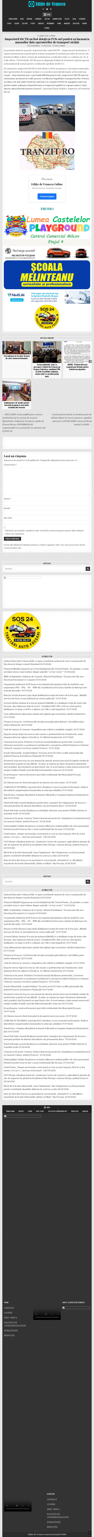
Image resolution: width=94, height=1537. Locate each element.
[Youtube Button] (47, 9)
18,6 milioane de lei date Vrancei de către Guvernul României (17, 357)
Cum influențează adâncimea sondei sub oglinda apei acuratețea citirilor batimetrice (45, 714)
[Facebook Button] (43, 9)
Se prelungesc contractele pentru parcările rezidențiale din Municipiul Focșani (42, 775)
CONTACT (21, 1111)
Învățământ (50, 23)
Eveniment (38, 19)
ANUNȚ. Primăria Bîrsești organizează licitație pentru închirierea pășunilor (77, 367)
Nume (7, 499)
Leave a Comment (60, 46)
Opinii (59, 23)
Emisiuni (29, 19)
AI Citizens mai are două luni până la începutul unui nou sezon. (34, 783)
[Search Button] (50, 9)
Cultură (25, 23)
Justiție (47, 19)
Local (74, 19)
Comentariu (10, 465)
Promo (84, 23)
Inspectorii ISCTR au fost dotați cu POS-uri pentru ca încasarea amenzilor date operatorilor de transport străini (47, 40)
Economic (82, 19)
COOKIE (30, 1111)
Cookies (47, 28)
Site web (8, 518)
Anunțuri (67, 23)
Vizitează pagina (47, 196)
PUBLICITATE (75, 1111)
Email (7, 508)
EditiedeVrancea (34, 46)
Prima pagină (13, 19)
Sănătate (41, 23)
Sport (9, 23)
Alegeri (16, 23)
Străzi (32, 23)
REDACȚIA (85, 1111)
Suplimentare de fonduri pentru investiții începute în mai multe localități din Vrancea (16, 405)
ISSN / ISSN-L (40, 1111)
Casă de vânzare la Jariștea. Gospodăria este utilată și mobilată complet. (38, 729)
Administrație (57, 19)
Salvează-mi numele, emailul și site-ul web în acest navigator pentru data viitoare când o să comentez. (44, 532)
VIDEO (22, 19)
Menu (48, 14)
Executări (76, 23)
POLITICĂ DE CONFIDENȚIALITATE (57, 1111)
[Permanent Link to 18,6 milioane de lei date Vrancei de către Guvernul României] (16, 347)
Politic (67, 19)
